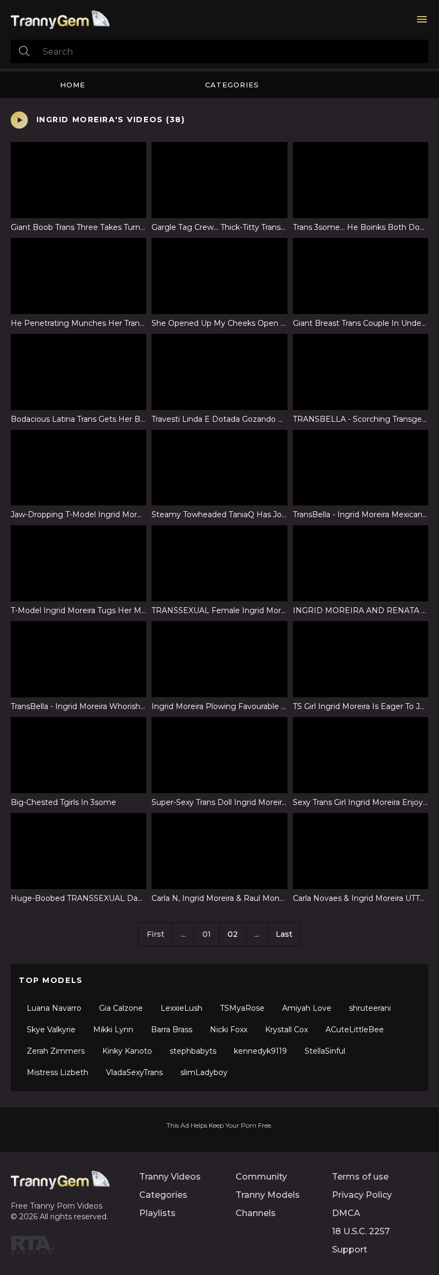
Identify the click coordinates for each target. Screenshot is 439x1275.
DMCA (346, 1213)
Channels (256, 1213)
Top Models (51, 980)
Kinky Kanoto (127, 1051)
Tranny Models (268, 1195)
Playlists (157, 1213)
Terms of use (360, 1177)
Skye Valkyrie (51, 1029)
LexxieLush (181, 1008)
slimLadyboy (204, 1072)
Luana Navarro (54, 1008)
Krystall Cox (286, 1029)
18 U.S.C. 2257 (361, 1231)
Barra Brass (171, 1029)
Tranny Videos (170, 1177)
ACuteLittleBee (355, 1029)
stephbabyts (193, 1051)
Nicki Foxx (228, 1029)
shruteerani (370, 1008)
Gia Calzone (121, 1008)
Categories (232, 84)
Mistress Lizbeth (57, 1072)
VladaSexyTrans (134, 1072)
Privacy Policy (362, 1195)
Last (284, 934)
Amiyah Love (306, 1008)
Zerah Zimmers (56, 1051)
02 (233, 934)
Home (72, 84)
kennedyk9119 (260, 1051)
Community (261, 1177)
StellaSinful (325, 1051)
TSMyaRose (242, 1008)
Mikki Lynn (113, 1029)
